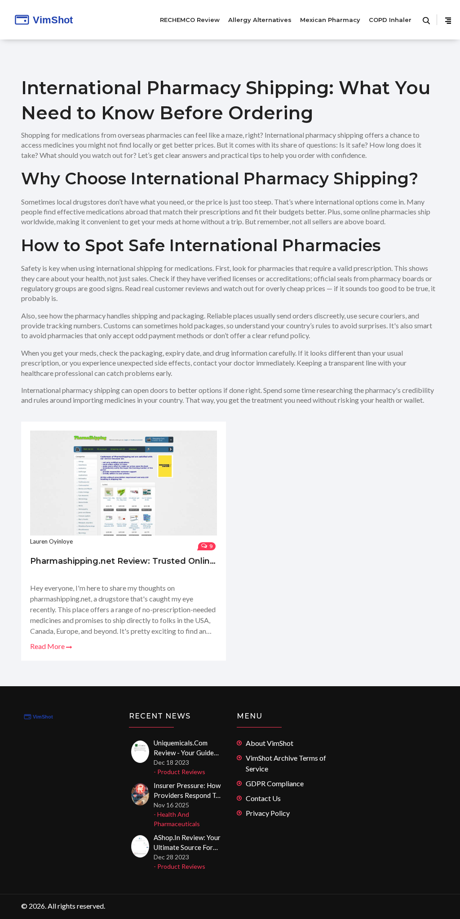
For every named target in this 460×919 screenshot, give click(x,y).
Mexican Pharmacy (330, 19)
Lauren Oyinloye (51, 541)
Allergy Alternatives (260, 19)
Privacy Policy (268, 813)
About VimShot (269, 743)
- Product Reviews (179, 771)
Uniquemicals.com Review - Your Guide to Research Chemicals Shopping (184, 748)
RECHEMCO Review (190, 19)
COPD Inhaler (390, 19)
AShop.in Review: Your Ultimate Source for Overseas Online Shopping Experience (187, 842)
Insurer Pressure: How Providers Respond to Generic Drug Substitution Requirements (187, 790)
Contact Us (263, 798)
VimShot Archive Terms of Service (286, 763)
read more (48, 646)
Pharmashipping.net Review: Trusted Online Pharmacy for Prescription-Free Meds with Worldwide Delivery (123, 561)
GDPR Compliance (275, 783)
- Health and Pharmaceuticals (177, 819)
